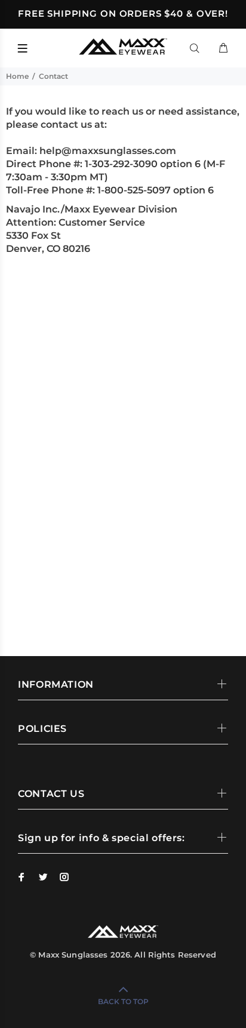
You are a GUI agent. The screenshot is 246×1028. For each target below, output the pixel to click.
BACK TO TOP (123, 1001)
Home (17, 76)
